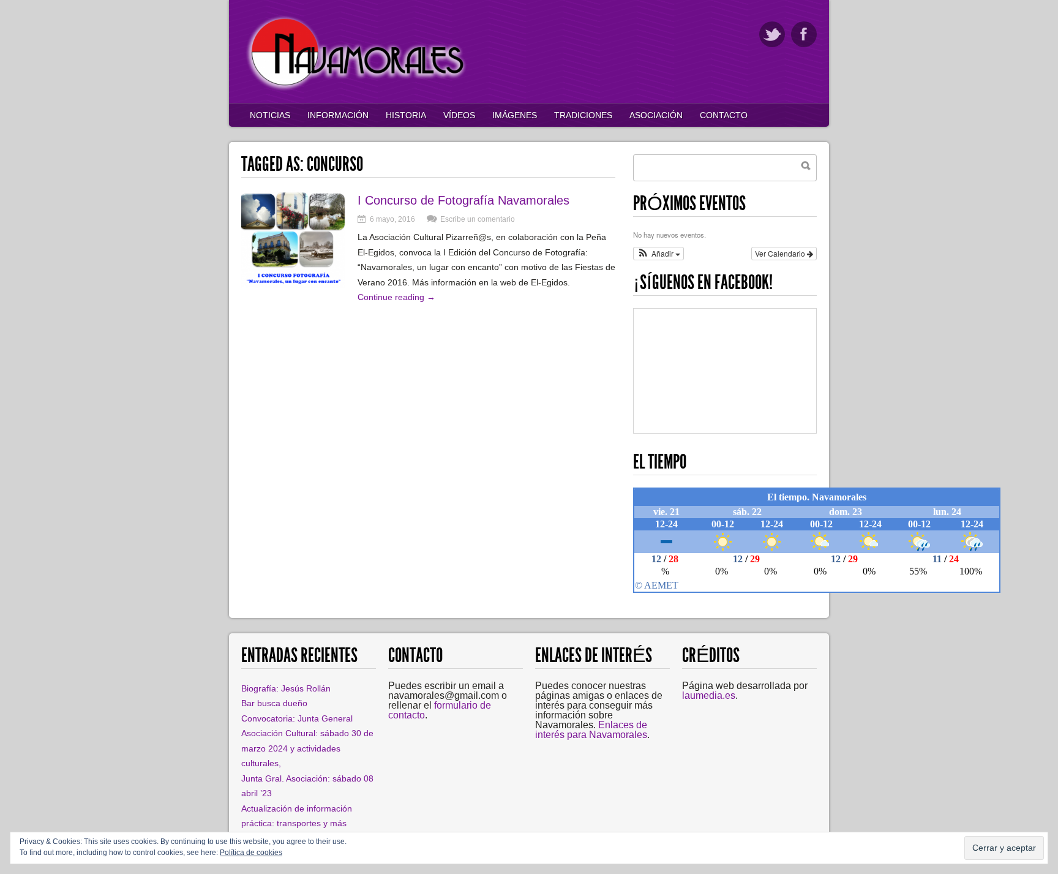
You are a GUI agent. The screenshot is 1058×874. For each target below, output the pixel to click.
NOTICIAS (270, 115)
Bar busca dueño (274, 703)
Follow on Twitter (772, 34)
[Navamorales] (357, 88)
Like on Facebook (804, 34)
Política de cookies (251, 852)
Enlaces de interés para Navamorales (591, 730)
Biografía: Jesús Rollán (286, 688)
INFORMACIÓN (338, 115)
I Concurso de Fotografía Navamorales (463, 200)
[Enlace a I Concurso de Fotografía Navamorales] (293, 284)
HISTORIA (406, 115)
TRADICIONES (583, 115)
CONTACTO (724, 115)
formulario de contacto (439, 710)
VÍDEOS (459, 115)
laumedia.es (708, 695)
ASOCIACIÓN (656, 115)
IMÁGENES (514, 115)
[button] (658, 253)
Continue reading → (396, 297)
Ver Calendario (781, 253)
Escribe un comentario (477, 219)
